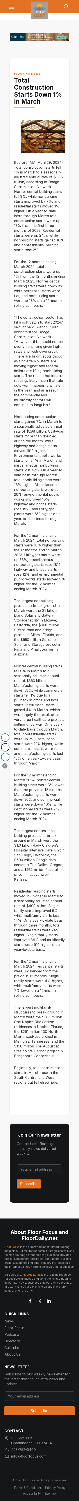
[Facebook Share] (5, 737)
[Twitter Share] (5, 747)
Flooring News (27, 73)
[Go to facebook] (30, 1300)
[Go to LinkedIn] (49, 1300)
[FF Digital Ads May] (39, 37)
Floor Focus (12, 1247)
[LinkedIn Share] (5, 757)
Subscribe (29, 1184)
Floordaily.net (31, 1274)
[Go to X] (39, 1300)
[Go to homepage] (39, 10)
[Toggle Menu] (12, 7)
